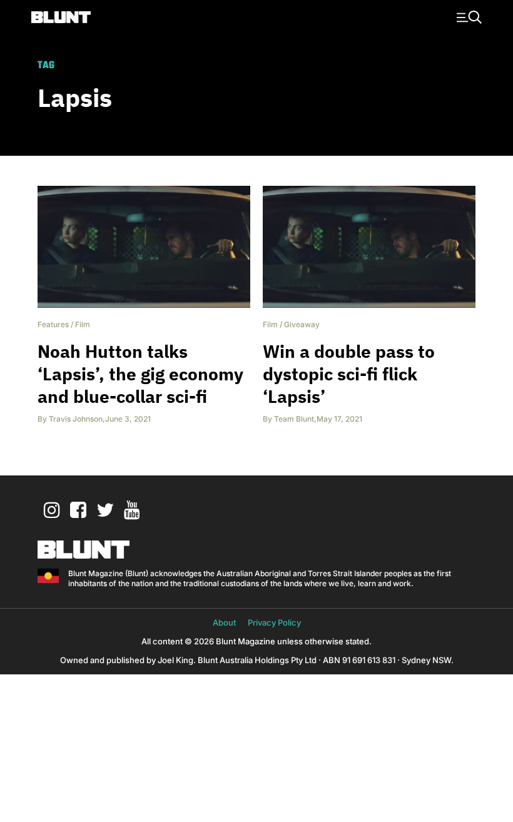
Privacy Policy (274, 622)
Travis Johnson (76, 419)
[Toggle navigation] (467, 16)
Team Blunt (294, 419)
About (224, 622)
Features (53, 324)
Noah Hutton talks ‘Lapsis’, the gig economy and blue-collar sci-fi (140, 374)
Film (82, 324)
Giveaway (302, 324)
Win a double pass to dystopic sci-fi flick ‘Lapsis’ (349, 374)
